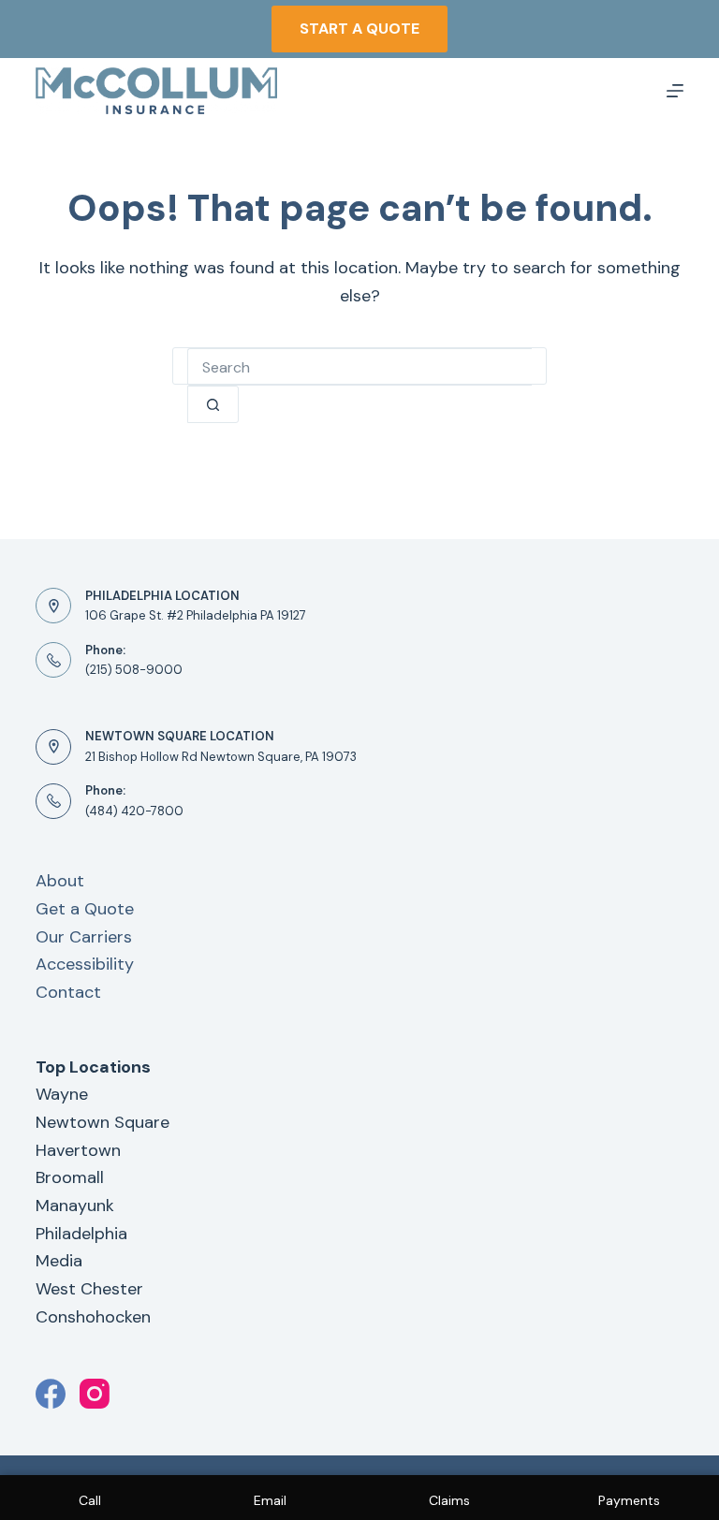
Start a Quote (359, 28)
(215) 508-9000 (134, 670)
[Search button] (213, 404)
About (60, 881)
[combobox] (359, 367)
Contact (68, 992)
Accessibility (85, 964)
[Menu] (675, 90)
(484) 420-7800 (134, 811)
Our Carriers (84, 937)
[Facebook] (51, 1394)
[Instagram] (95, 1394)
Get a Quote (85, 909)
